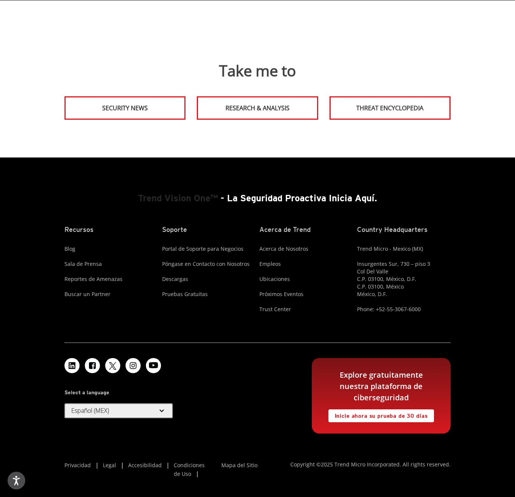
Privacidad (77, 465)
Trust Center (275, 309)
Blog (69, 248)
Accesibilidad (145, 465)
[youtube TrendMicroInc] (153, 365)
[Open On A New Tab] (112, 365)
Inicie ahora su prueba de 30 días (378, 414)
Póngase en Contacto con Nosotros (206, 263)
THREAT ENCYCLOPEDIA (389, 108)
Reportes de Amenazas (93, 278)
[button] (118, 410)
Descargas (175, 278)
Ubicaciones (274, 278)
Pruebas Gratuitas (185, 294)
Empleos (270, 263)
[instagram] (133, 365)
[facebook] (92, 365)
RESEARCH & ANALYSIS (257, 108)
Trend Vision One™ (178, 198)
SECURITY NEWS (107, 104)
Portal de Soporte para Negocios (203, 248)
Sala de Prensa (83, 263)
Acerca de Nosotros (283, 248)
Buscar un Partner (87, 294)
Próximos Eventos (281, 294)
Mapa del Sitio (239, 465)
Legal (109, 465)
